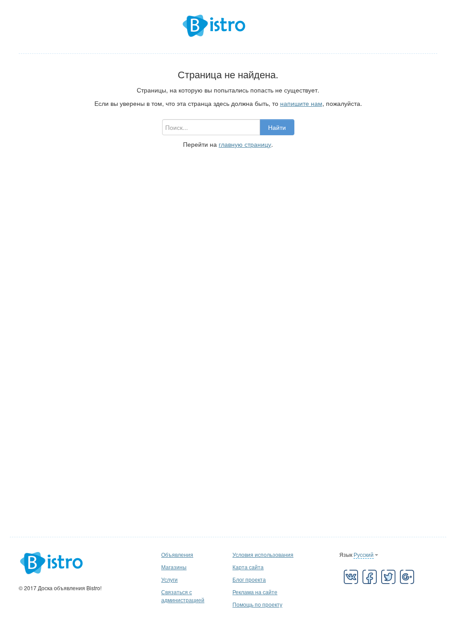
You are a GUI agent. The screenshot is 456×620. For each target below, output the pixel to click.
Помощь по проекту (257, 604)
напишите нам (301, 103)
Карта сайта (248, 567)
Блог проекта (249, 579)
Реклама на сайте (254, 592)
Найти (277, 127)
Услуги (169, 579)
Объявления (177, 554)
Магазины (174, 567)
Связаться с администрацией (182, 596)
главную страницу (245, 144)
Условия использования (262, 554)
